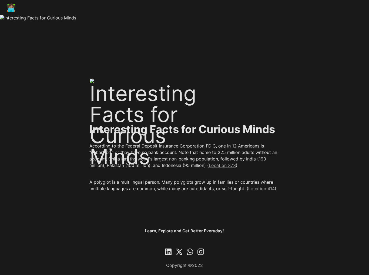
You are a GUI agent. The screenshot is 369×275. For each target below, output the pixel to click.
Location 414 (261, 188)
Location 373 (222, 165)
